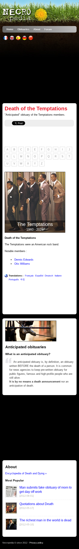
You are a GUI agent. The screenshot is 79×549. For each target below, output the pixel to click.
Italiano (58, 275)
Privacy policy (36, 542)
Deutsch (49, 275)
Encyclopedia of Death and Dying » (26, 473)
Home (9, 29)
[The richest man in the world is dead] (11, 529)
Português (14, 279)
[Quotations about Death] (11, 513)
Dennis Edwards (23, 259)
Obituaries (23, 29)
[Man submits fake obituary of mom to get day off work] (11, 496)
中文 (22, 279)
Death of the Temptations (36, 108)
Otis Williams (22, 263)
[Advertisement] (39, 71)
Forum (48, 29)
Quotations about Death (36, 504)
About (36, 29)
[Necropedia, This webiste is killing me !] (25, 15)
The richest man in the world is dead (45, 520)
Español (39, 275)
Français (29, 275)
